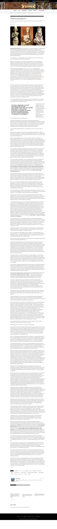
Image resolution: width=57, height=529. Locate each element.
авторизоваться (26, 507)
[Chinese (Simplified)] (48, 1)
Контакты (35, 10)
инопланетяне (35, 470)
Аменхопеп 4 (16, 470)
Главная (15, 10)
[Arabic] (47, 1)
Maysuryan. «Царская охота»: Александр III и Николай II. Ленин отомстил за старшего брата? (15, 495)
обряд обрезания (41, 472)
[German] (43, 1)
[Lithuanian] (40, 1)
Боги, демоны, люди (13, 16)
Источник (12, 467)
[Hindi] (45, 1)
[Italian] (44, 1)
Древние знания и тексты (20, 16)
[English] (36, 1)
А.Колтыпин (12, 24)
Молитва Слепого (17, 472)
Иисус (30, 470)
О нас (19, 10)
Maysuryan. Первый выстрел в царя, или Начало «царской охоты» (27, 495)
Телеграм (30, 10)
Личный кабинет (41, 10)
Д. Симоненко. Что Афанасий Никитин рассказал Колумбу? (39, 495)
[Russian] (34, 1)
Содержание (24, 10)
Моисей (12, 472)
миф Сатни (39, 470)
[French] (39, 1)
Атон (20, 470)
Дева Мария (26, 470)
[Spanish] (37, 1)
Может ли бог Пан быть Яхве (28, 68)
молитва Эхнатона (23, 472)
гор (22, 470)
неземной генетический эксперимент (32, 472)
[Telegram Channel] (33, 1)
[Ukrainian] (41, 1)
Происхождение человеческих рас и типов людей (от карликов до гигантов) (34, 16)
